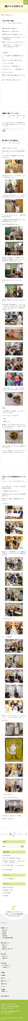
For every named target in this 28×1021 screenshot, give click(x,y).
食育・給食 (3, 954)
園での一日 (4, 945)
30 (20, 834)
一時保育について (6, 967)
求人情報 (3, 975)
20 (18, 834)
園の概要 (4, 932)
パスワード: (5, 129)
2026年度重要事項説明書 (7, 937)
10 (14, 834)
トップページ (4, 922)
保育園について (4, 928)
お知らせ (3, 978)
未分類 (18, 142)
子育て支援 (19, 23)
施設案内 (5, 16)
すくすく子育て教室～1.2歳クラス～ (13, 858)
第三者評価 (4, 935)
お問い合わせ (4, 984)
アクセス (3, 986)
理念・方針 (4, 930)
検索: (4, 846)
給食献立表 (4, 958)
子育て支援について (6, 965)
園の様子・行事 (20, 481)
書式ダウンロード (5, 981)
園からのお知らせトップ (7, 15)
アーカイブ (5, 878)
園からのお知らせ (13, 23)
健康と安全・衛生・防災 (7, 949)
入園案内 (3, 972)
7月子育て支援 (8, 869)
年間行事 (4, 947)
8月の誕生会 (7, 855)
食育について (5, 956)
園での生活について (5, 943)
